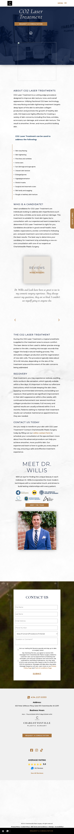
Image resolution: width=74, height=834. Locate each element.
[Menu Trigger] (65, 3)
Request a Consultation (31, 24)
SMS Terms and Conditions (39, 826)
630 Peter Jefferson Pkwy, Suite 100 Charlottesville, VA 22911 (37, 706)
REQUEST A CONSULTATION (41, 831)
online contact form (41, 433)
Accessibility (59, 826)
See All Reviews (37, 773)
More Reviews (37, 273)
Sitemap (51, 826)
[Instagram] (36, 750)
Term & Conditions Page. (43, 668)
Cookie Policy (25, 826)
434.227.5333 (39, 697)
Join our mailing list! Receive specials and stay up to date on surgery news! (37, 649)
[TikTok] (41, 750)
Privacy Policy (15, 826)
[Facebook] (31, 750)
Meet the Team (37, 505)
